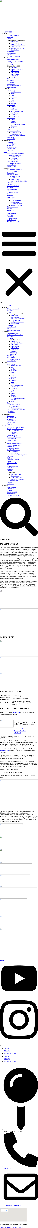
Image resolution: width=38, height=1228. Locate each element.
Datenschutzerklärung (10, 1053)
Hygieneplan (10, 150)
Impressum (7, 1052)
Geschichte (14, 110)
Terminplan (10, 145)
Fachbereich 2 (11, 105)
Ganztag (6, 152)
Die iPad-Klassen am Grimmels (16, 135)
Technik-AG (14, 160)
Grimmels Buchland (12, 192)
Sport (8, 129)
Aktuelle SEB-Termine (17, 69)
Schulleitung (10, 82)
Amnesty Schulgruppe (13, 171)
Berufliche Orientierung (13, 176)
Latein (12, 100)
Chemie (13, 121)
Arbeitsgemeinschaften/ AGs (15, 155)
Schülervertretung (12, 79)
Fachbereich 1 (11, 90)
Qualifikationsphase (16, 134)
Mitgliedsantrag (4, 750)
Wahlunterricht (11, 139)
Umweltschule (15, 50)
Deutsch (13, 93)
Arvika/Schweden (16, 200)
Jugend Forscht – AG (17, 156)
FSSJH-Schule (15, 43)
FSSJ (8, 190)
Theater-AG (14, 158)
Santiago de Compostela (17, 205)
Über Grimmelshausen (13, 56)
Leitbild (9, 38)
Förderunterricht (11, 166)
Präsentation (16, 712)
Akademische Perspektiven (14, 169)
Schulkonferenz (11, 80)
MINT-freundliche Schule (18, 45)
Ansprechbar (10, 173)
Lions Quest (10, 194)
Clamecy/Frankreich (16, 203)
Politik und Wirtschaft (17, 111)
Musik (12, 101)
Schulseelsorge (11, 84)
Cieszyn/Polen (15, 202)
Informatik (13, 122)
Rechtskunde (14, 113)
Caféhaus (9, 184)
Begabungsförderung (13, 174)
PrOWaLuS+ (10, 215)
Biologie (13, 119)
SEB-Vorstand (15, 72)
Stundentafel (10, 51)
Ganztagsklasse (11, 165)
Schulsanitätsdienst (12, 207)
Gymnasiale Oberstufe (13, 131)
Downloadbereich (12, 218)
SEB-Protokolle (15, 71)
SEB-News (14, 67)
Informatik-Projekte (19, 124)
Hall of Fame (14, 41)
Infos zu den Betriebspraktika (19, 181)
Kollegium (10, 64)
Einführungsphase (16, 132)
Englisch (13, 95)
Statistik (9, 54)
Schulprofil (10, 37)
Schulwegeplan (11, 144)
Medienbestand (11, 220)
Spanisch (13, 103)
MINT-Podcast (11, 197)
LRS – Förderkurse (12, 161)
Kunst (12, 98)
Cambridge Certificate (13, 186)
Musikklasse (10, 137)
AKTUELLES (8, 32)
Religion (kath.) (15, 116)
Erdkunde (13, 106)
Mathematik (14, 126)
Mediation (10, 195)
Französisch (14, 97)
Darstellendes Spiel (16, 92)
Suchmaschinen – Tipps (13, 221)
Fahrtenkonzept (11, 53)
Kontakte (6, 1048)
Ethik (12, 108)
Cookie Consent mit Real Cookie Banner (11, 1227)
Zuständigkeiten (11, 87)
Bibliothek (10, 182)
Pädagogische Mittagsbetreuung (16, 153)
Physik (12, 127)
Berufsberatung (15, 178)
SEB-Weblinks (15, 74)
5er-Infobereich (11, 213)
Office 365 (10, 216)
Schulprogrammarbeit (13, 35)
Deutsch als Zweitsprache (14, 163)
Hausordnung (11, 148)
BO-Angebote (15, 179)
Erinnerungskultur (12, 189)
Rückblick (13, 77)
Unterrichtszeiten (12, 147)
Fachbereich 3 (11, 118)
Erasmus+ (10, 187)
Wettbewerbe (10, 210)
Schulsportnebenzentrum (17, 48)
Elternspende (14, 75)
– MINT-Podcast (15, 46)
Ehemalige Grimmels (13, 59)
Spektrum (9, 208)
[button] (19, 264)
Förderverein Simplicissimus (15, 61)
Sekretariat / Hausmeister (14, 85)
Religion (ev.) (14, 114)
